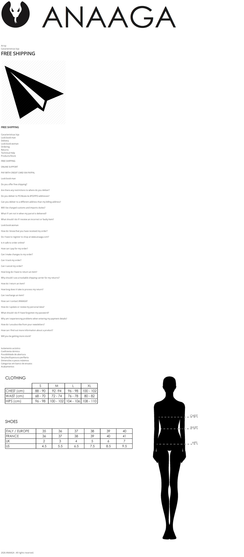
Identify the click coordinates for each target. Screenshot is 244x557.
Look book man (8, 178)
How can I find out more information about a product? (27, 330)
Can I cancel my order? (12, 266)
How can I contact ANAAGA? (14, 301)
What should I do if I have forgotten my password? (25, 312)
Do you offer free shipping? (14, 184)
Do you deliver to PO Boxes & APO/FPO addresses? (25, 196)
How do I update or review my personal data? (22, 307)
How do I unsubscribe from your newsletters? (23, 324)
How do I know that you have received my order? (24, 231)
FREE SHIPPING (8, 161)
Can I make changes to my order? (17, 254)
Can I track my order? (11, 260)
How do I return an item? (13, 283)
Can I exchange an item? (12, 295)
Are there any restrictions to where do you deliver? (25, 190)
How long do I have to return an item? (19, 272)
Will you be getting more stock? (16, 336)
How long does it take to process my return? (22, 289)
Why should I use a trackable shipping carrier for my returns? (30, 277)
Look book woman (10, 225)
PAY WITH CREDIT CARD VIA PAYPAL (18, 172)
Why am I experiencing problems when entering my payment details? (34, 318)
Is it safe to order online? (13, 242)
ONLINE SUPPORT (9, 166)
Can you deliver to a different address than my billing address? (31, 201)
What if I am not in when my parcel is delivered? (23, 213)
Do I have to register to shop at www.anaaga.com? (25, 236)
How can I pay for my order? (14, 248)
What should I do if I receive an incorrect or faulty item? (27, 219)
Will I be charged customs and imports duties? (23, 207)
